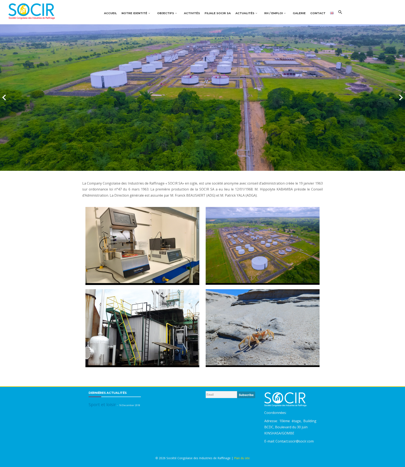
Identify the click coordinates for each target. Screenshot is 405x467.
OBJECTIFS (165, 13)
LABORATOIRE (142, 241)
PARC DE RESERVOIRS (263, 241)
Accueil (110, 13)
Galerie (299, 13)
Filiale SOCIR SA (218, 13)
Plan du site (242, 458)
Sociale (95, 404)
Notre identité (134, 13)
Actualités (244, 13)
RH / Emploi (273, 13)
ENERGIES (142, 323)
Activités (192, 13)
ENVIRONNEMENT (263, 320)
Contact (317, 13)
